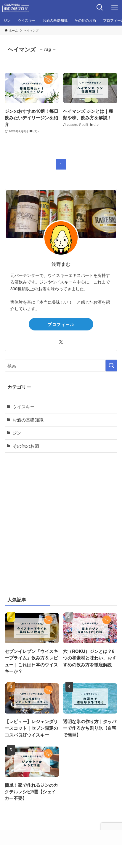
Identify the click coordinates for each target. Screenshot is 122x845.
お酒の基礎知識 (28, 419)
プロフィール (61, 324)
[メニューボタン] (114, 7)
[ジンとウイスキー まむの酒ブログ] (15, 7)
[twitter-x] (61, 342)
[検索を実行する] (111, 365)
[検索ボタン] (99, 7)
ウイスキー (23, 406)
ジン (16, 432)
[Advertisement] (61, 523)
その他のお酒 (25, 446)
